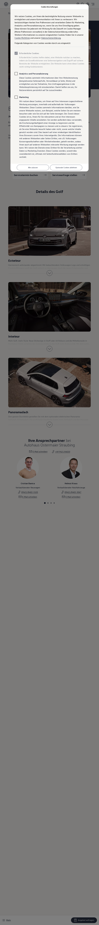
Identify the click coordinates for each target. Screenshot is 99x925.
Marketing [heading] (24, 97)
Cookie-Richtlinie (22, 38)
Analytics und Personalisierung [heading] (33, 73)
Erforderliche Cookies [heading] (29, 53)
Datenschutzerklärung (51, 38)
